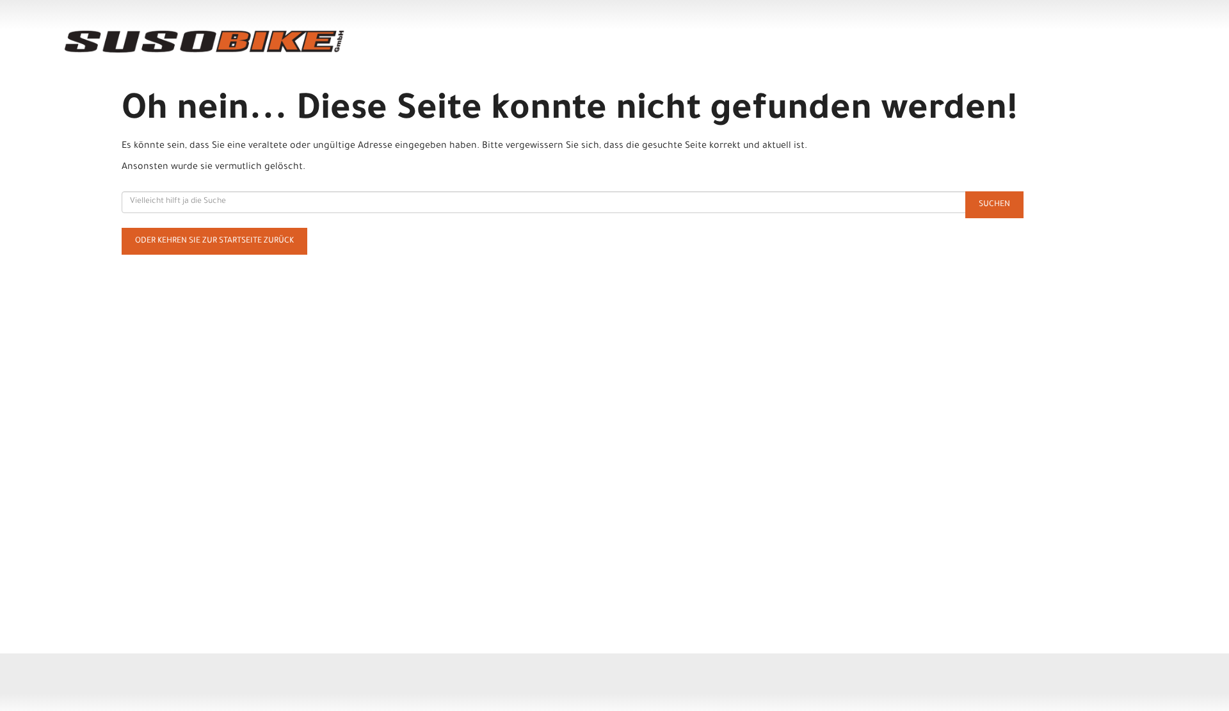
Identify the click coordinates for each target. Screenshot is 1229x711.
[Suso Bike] (288, 42)
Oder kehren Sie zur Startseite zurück (214, 241)
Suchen (994, 204)
